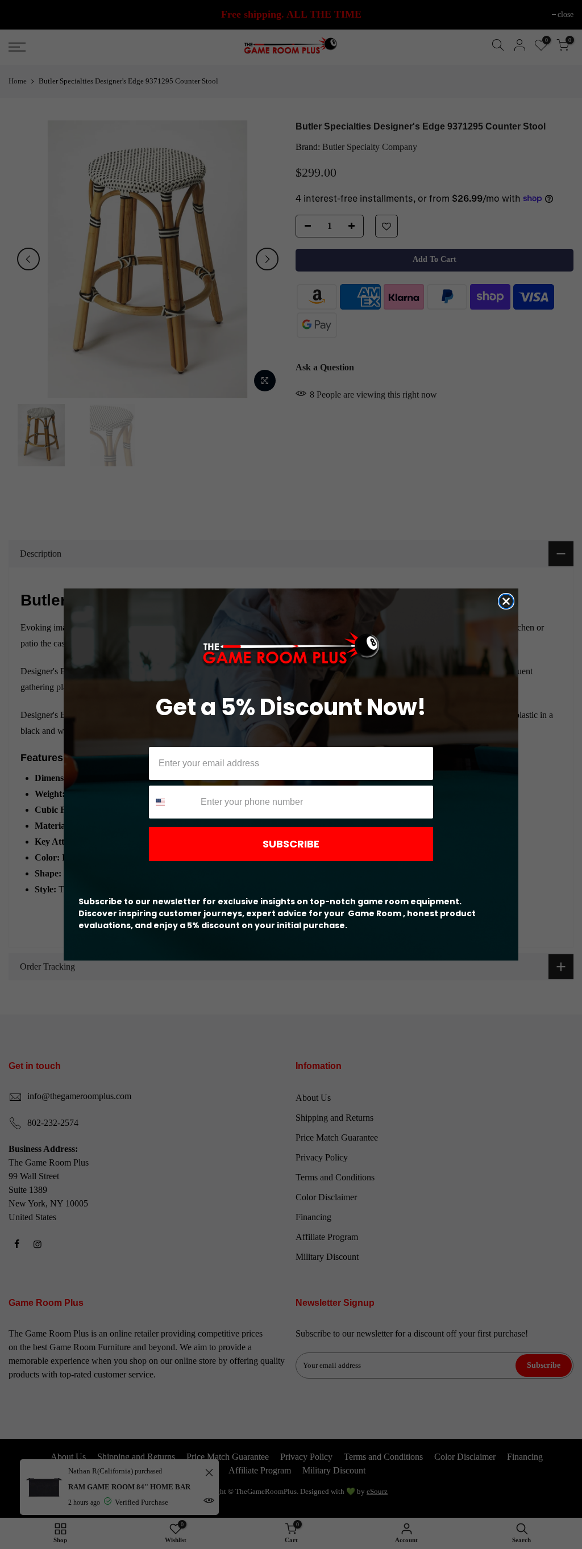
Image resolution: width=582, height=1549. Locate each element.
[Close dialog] (506, 601)
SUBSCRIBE (291, 844)
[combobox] (172, 802)
